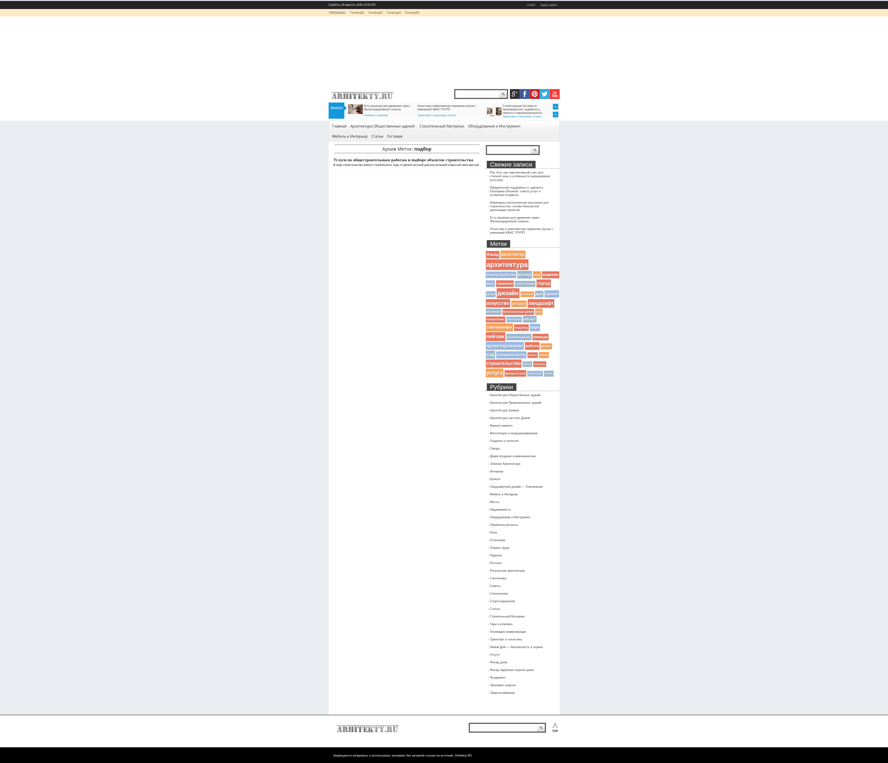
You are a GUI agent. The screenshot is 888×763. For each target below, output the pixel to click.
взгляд (524, 274)
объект (530, 319)
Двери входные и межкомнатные (513, 456)
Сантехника (498, 578)
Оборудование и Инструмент (494, 126)
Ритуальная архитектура (507, 570)
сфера (527, 364)
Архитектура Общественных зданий (382, 126)
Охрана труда (499, 547)
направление (496, 319)
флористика (515, 373)
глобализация (525, 283)
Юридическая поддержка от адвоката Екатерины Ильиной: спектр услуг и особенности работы (516, 191)
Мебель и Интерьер (350, 136)
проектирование (505, 345)
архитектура (507, 264)
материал (494, 311)
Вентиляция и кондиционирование (514, 433)
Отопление (497, 540)
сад (490, 354)
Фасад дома (498, 662)
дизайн (508, 293)
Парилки (496, 555)
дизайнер (527, 294)
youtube (555, 94)
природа (540, 337)
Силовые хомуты (504, 106)
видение (550, 275)
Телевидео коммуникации (508, 631)
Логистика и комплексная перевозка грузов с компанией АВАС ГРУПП (521, 230)
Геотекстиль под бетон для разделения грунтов (455, 106)
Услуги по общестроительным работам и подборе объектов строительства (403, 160)
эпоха (549, 373)
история (519, 304)
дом (539, 294)
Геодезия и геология (436, 115)
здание (551, 294)
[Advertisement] (444, 51)
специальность (511, 355)
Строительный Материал (441, 126)
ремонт (546, 346)
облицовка (514, 319)
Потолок (496, 563)
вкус (490, 283)
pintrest (535, 94)
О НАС (531, 5)
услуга (495, 373)
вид (537, 275)
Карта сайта (549, 5)
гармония (505, 283)
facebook (525, 94)
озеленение (499, 327)
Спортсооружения (502, 601)
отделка (521, 327)
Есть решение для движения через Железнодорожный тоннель (514, 219)
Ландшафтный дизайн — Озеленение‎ (516, 486)
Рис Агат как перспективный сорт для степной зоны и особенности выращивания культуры (520, 176)
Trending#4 (411, 12)
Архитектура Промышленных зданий (515, 402)
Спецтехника (499, 593)
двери (491, 294)
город (543, 283)
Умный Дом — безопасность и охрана (516, 647)
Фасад (493, 254)
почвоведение (519, 337)
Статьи (498, 115)
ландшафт (541, 303)
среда (544, 355)
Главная (339, 126)
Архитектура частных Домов (510, 418)
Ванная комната (501, 425)
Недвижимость (500, 509)
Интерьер (496, 471)
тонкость (540, 364)
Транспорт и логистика (384, 116)
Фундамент (498, 677)
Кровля (495, 479)
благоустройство (501, 275)
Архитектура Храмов (504, 410)
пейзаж (496, 336)
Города (495, 448)
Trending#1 (357, 12)
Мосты (494, 502)
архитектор (513, 254)
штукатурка (535, 373)
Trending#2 (375, 12)
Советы (495, 586)
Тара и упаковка (501, 624)
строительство (504, 363)
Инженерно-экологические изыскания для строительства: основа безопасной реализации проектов (519, 206)
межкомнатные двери (518, 311)
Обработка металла (504, 525)
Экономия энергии (502, 685)
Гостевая (395, 136)
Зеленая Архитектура (505, 463)
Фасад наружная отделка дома (512, 670)
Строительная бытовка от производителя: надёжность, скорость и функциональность (390, 109)
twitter (545, 94)
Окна (493, 532)
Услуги (405, 116)
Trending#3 (393, 12)
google (515, 94)
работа (532, 346)
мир (539, 311)
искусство (498, 303)
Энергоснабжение (502, 693)
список (532, 355)
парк (534, 327)
